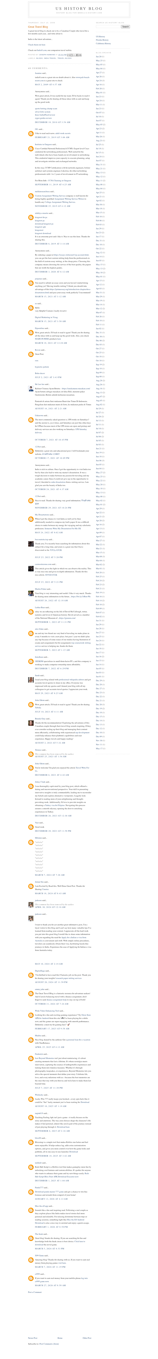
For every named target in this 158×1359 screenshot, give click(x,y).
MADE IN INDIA (42, 338)
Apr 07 (99, 536)
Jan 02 (98, 328)
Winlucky (39, 1094)
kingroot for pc (41, 217)
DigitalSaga (40, 970)
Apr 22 (99, 512)
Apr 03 (99, 288)
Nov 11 (99, 744)
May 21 (99, 168)
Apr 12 (99, 284)
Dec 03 (99, 344)
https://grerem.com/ (67, 618)
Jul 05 (98, 440)
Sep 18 (99, 368)
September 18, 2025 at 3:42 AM (53, 1155)
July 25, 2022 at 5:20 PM (49, 557)
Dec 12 (99, 728)
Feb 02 (99, 616)
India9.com (42, 50)
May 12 (99, 176)
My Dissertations (42, 514)
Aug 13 (99, 392)
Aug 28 (99, 380)
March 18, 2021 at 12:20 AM (51, 343)
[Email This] (68, 55)
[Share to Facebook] (77, 55)
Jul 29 (98, 408)
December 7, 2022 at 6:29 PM (52, 668)
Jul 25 (98, 144)
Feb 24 (99, 580)
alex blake (39, 629)
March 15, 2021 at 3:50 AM (50, 321)
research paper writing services (69, 978)
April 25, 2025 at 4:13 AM (49, 1047)
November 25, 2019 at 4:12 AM (52, 206)
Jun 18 (99, 456)
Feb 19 (99, 592)
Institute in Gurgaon (43, 144)
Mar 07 (99, 312)
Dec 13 (99, 724)
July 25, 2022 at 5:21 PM (49, 582)
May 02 (99, 500)
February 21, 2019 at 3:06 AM (52, 137)
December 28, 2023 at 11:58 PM (53, 830)
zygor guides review (43, 118)
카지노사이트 (56, 550)
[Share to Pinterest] (80, 55)
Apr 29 (99, 508)
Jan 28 (98, 628)
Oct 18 (99, 356)
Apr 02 (99, 200)
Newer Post (32, 1338)
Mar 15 (99, 212)
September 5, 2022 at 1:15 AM (52, 650)
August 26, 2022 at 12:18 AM (51, 600)
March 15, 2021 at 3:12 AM (50, 296)
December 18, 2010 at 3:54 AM (52, 122)
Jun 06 (99, 460)
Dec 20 (99, 704)
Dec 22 (99, 696)
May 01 (99, 92)
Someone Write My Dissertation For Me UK (63, 528)
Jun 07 (99, 120)
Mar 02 (99, 564)
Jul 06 (98, 436)
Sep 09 (99, 372)
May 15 (99, 264)
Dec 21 (99, 700)
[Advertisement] (51, 1314)
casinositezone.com (43, 564)
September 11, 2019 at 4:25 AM (53, 184)
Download (85, 1102)
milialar (39, 842)
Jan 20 (98, 56)
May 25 (99, 60)
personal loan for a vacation (78, 1039)
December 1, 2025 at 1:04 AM (52, 1180)
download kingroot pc (44, 223)
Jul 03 (98, 444)
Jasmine (38, 73)
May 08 (99, 184)
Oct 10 (99, 360)
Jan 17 (98, 236)
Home (60, 1338)
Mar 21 (99, 548)
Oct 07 (99, 112)
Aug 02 (99, 404)
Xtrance (38, 749)
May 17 (99, 748)
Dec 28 (99, 684)
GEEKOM (39, 661)
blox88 (38, 1138)
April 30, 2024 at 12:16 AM (50, 907)
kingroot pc (40, 220)
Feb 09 (99, 608)
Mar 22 (99, 544)
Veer (37, 822)
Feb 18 (99, 320)
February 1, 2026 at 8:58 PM (51, 1226)
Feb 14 (99, 600)
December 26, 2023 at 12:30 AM (53, 815)
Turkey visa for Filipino (55, 805)
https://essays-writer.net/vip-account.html (71, 254)
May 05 (99, 64)
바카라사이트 (51, 574)
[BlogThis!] (71, 55)
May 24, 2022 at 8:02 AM (49, 532)
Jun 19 (99, 452)
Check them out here (36, 44)
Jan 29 (98, 228)
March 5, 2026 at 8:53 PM (49, 1248)
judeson (38, 900)
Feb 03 (99, 224)
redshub (38, 1162)
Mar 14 (99, 304)
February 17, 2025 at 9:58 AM (52, 1028)
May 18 (99, 488)
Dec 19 (99, 708)
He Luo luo (39, 384)
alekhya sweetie (41, 213)
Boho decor (40, 373)
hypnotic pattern (42, 366)
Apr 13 (99, 528)
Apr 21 (99, 196)
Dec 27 (99, 688)
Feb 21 (99, 588)
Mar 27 (99, 540)
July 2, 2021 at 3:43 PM (48, 377)
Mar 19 (99, 300)
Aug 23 (99, 140)
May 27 (99, 472)
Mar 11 (99, 104)
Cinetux (45, 889)
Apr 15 (99, 280)
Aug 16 (99, 388)
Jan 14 (98, 664)
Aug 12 (99, 252)
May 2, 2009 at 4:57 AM (48, 84)
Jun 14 (99, 256)
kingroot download (43, 233)
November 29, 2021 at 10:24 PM (53, 507)
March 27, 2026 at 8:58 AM (50, 1285)
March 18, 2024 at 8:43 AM (50, 893)
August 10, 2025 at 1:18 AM (51, 1106)
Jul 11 (98, 424)
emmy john (39, 989)
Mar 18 (99, 208)
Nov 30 (99, 740)
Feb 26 (99, 316)
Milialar (38, 837)
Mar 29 (99, 296)
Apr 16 (99, 84)
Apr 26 (99, 76)
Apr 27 (99, 72)
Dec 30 (99, 336)
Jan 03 (98, 672)
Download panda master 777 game (49, 1191)
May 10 (99, 272)
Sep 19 (99, 364)
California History (103, 43)
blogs (39, 58)
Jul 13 (98, 420)
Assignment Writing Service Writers (69, 198)
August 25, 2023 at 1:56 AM (51, 756)
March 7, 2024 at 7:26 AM (50, 874)
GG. (36, 129)
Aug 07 (99, 396)
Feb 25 (99, 576)
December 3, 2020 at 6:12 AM (52, 271)
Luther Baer (40, 607)
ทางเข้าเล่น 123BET (51, 454)
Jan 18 (98, 648)
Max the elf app (41, 1206)
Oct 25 (99, 352)
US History (100, 36)
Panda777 (39, 1187)
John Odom (40, 700)
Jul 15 (98, 152)
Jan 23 (98, 96)
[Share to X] (74, 55)
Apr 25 (99, 192)
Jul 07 (98, 432)
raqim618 (39, 1113)
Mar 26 (99, 136)
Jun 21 (99, 448)
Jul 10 (98, 116)
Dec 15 (99, 716)
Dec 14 (99, 720)
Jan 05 (98, 668)
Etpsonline (39, 328)
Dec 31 (99, 240)
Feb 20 (99, 88)
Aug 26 (99, 384)
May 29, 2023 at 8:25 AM (49, 693)
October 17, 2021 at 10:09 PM (52, 458)
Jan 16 (98, 656)
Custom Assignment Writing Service (50, 195)
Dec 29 (99, 680)
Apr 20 (99, 520)
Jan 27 (98, 632)
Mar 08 (99, 556)
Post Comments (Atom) (49, 1343)
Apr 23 (99, 128)
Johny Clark (40, 781)
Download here (63, 1126)
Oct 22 (99, 248)
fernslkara (39, 657)
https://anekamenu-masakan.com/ (76, 388)
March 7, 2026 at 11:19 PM (50, 1266)
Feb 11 (99, 324)
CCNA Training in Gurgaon (59, 180)
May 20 (99, 484)
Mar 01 (99, 568)
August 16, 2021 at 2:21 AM (51, 408)
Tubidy (38, 707)
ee (36, 303)
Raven (37, 349)
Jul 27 (98, 412)
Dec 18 (99, 712)
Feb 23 (99, 584)
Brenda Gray (40, 718)
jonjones (38, 278)
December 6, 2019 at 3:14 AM (52, 243)
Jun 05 (99, 260)
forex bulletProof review (45, 114)
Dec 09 (99, 736)
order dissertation (58, 482)
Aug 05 (99, 400)
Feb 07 (99, 612)
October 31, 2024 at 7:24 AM (52, 1003)
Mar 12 (99, 308)
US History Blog (79, 8)
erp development (82, 732)
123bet (38, 446)
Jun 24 (99, 156)
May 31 (99, 164)
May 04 (99, 68)
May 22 (99, 480)
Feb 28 (99, 572)
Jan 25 (98, 636)
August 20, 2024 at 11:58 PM (51, 982)
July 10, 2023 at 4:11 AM (49, 711)
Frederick (39, 1054)
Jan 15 (98, 660)
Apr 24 (99, 80)
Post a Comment (35, 1292)
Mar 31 (99, 292)
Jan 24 (98, 640)
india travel (50, 58)
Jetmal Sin (39, 881)
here (59, 338)
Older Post (87, 1338)
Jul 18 (98, 148)
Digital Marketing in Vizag (46, 317)
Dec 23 (99, 692)
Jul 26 (98, 416)
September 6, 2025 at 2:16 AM (52, 1130)
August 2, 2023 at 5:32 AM (50, 742)
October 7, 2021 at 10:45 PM (51, 439)
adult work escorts (63, 133)
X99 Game (39, 1255)
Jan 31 (98, 620)
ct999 (37, 1274)
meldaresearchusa (42, 191)
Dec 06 (99, 340)
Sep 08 (99, 376)
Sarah (37, 675)
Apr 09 (99, 532)
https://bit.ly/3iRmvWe (81, 596)
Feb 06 (99, 220)
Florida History (102, 39)
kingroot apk (40, 226)
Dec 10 (99, 244)
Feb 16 (99, 596)
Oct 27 (99, 348)
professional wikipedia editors (71, 679)
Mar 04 (99, 560)
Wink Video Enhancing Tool (47, 1010)
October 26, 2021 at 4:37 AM (52, 489)
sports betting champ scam (46, 108)
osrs (36, 360)
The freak (39, 1234)
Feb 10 (99, 216)
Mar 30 (99, 204)
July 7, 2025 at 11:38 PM (49, 1087)
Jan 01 (98, 676)
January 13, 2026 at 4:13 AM (51, 1198)
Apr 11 (99, 132)
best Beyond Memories (44, 1058)
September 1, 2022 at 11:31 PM (53, 622)
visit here (62, 1262)
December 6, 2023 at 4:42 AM (52, 774)
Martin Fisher (40, 589)
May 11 (99, 180)
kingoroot (39, 230)
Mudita (38, 1035)
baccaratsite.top (41, 539)
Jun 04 (99, 468)
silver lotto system (42, 111)
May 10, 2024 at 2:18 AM (49, 963)
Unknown (39, 415)
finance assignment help (57, 999)
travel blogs (64, 58)
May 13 (99, 172)
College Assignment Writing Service (60, 202)
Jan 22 (98, 644)
